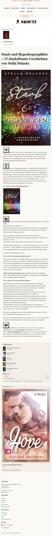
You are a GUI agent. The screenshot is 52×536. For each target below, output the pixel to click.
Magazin (3, 498)
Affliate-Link (35, 318)
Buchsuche (3, 500)
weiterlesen (26, 314)
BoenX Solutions (17, 533)
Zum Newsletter (5, 527)
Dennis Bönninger (9, 378)
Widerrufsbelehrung (6, 519)
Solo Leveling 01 (11, 353)
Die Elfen (9, 358)
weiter (38, 330)
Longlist (37, 152)
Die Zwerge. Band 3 (12, 363)
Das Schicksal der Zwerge (13, 348)
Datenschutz (4, 514)
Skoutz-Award (4, 504)
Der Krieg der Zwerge (12, 368)
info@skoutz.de (5, 492)
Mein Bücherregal (5, 506)
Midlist (5, 177)
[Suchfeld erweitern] (31, 15)
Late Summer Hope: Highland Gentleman (12, 465)
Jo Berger (4, 466)
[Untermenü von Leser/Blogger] (47, 8)
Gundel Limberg (8, 42)
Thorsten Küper (40, 156)
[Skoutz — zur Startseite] (26, 22)
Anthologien (28, 154)
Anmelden (25, 16)
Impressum (4, 512)
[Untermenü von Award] (25, 8)
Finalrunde (41, 179)
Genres (3, 502)
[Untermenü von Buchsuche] (19, 8)
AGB (2, 517)
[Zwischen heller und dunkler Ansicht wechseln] (20, 15)
